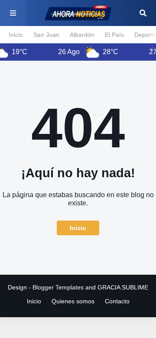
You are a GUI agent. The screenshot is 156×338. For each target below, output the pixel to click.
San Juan (46, 34)
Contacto (117, 301)
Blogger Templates (58, 287)
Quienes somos (73, 301)
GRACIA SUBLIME (123, 287)
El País (114, 34)
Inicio (16, 34)
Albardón (82, 34)
